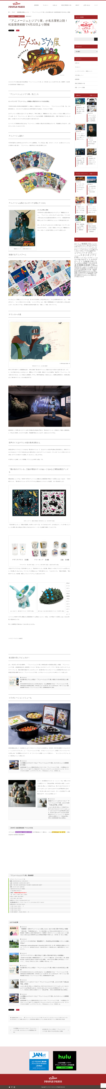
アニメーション (85, 247)
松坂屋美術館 (13, 84)
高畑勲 (57, 1019)
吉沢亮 (94, 263)
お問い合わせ (86, 5)
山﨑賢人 (85, 268)
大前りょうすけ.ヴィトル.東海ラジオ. (88, 267)
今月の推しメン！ (79, 75)
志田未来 (84, 269)
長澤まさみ (87, 275)
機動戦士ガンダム (39, 1019)
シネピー (78, 251)
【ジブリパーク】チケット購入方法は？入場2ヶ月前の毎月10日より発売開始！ (42, 955)
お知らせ (55, 5)
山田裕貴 (77, 268)
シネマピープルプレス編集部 (15, 638)
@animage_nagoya (21, 904)
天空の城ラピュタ (15, 1019)
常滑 (93, 268)
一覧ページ (92, 95)
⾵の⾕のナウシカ (51, 1019)
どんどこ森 (86, 245)
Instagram (14, 1087)
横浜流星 (84, 272)
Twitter (9, 1087)
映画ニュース (20, 16)
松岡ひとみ (90, 271)
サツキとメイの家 (90, 250)
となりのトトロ (52, 1017)
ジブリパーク (83, 252)
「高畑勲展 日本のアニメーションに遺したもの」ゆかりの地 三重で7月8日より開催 (44, 929)
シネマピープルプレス (51, 1087)
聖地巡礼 (92, 273)
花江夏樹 (79, 275)
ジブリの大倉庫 (89, 251)
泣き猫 (92, 272)
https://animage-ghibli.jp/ (23, 900)
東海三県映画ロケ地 (66, 5)
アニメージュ (28, 1017)
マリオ (81, 257)
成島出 (85, 271)
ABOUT (77, 5)
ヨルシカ (87, 258)
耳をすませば (84, 273)
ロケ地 (79, 259)
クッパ (79, 249)
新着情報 (36, 5)
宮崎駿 (21, 1019)
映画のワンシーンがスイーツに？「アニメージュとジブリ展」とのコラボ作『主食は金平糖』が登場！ (58, 803)
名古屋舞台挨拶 (84, 265)
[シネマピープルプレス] (16, 5)
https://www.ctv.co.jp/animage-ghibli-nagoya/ (32, 902)
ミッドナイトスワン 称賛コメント (83, 71)
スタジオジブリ (45, 1017)
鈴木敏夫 (46, 1019)
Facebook (12, 1087)
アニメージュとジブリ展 (35, 82)
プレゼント (45, 5)
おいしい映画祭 (82, 243)
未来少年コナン (26, 1019)
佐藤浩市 (80, 263)
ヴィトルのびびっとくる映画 (85, 260)
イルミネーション (87, 248)
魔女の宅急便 (62, 1019)
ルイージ (95, 257)
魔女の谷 (80, 276)
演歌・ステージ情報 (80, 87)
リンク (96, 5)
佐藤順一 (87, 263)
